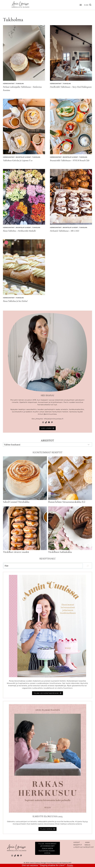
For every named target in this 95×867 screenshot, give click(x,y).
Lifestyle (78, 847)
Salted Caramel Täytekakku (16, 501)
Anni (87, 842)
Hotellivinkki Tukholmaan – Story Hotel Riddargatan (71, 86)
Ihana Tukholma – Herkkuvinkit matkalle (19, 230)
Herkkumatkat (8, 83)
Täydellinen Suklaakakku (60, 552)
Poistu (70, 865)
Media (88, 845)
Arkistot (47, 440)
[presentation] (24, 53)
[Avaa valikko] (80, 5)
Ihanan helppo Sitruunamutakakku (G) (66, 501)
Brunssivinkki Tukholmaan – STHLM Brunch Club (69, 160)
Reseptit (77, 845)
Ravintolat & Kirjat (23, 157)
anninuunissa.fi (56, 419)
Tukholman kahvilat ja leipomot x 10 (17, 160)
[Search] (87, 565)
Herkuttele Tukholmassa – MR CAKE (64, 230)
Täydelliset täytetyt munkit (16, 552)
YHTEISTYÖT (88, 847)
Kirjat (77, 842)
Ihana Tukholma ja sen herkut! (15, 301)
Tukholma (20, 83)
